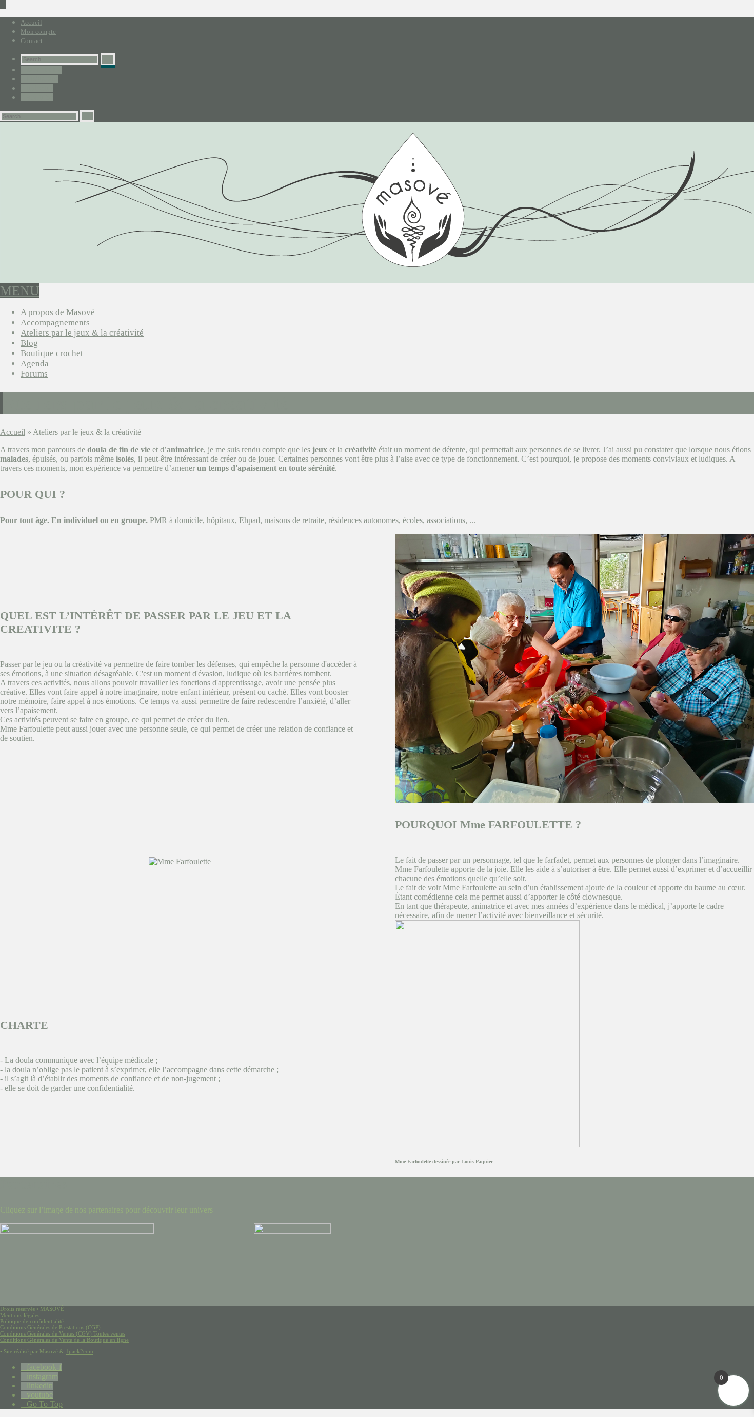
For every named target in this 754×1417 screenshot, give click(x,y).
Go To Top (45, 1404)
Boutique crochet (52, 353)
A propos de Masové (58, 312)
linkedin (40, 88)
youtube (40, 97)
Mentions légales (19, 1315)
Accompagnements (55, 322)
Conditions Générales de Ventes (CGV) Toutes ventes (62, 1333)
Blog (29, 343)
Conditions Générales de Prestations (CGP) (50, 1327)
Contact (32, 41)
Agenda (35, 363)
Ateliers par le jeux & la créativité (82, 333)
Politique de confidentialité (32, 1321)
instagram (42, 79)
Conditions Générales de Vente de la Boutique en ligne (64, 1340)
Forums (34, 374)
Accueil (31, 22)
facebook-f (44, 70)
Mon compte (38, 31)
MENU (19, 290)
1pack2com (79, 1351)
